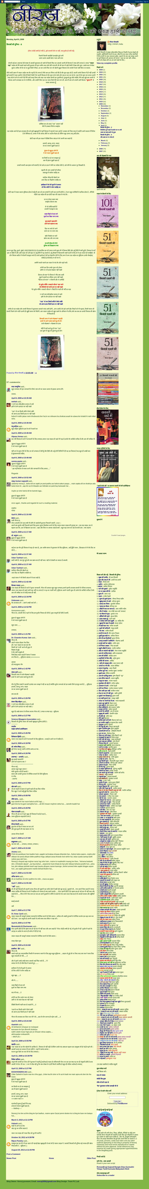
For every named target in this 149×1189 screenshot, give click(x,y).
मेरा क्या (101, 631)
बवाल (13, 518)
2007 (101, 151)
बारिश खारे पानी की (105, 720)
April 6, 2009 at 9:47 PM (20, 821)
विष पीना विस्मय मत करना (108, 964)
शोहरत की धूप (104, 812)
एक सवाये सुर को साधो (106, 773)
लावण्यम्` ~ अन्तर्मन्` (17, 757)
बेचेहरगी (102, 847)
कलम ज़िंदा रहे (104, 927)
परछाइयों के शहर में (104, 737)
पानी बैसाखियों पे (105, 943)
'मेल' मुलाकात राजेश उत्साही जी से (107, 1086)
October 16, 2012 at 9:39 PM (22, 1137)
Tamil (105, 1169)
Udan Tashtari (17, 558)
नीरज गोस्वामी (114, 42)
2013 (101, 94)
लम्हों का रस (104, 1027)
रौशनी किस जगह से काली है (108, 831)
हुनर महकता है (104, 821)
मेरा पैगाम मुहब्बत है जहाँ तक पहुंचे (110, 1002)
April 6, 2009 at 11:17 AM (21, 532)
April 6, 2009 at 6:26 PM (20, 753)
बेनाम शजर (103, 882)
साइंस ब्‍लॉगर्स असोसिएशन (19, 729)
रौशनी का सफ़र (104, 771)
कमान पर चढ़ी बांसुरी (106, 849)
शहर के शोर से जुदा (106, 863)
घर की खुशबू (104, 884)
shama (14, 852)
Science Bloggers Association (23, 719)
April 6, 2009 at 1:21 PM (20, 634)
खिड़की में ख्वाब (105, 806)
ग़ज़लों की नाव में (105, 898)
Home (51, 1158)
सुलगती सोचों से (104, 792)
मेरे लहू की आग (103, 726)
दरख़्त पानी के (103, 709)
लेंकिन (104, 857)
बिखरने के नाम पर (105, 800)
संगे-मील (102, 810)
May (102, 123)
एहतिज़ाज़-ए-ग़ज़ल (105, 921)
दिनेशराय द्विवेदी (16, 737)
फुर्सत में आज (103, 782)
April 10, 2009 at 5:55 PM (21, 1041)
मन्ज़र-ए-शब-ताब (105, 990)
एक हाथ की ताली (105, 839)
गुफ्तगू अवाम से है (105, 835)
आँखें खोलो (103, 878)
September (105, 113)
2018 (101, 82)
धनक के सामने (104, 1056)
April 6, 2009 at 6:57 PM (20, 783)
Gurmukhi (130, 1167)
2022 (101, 74)
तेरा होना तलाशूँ (105, 986)
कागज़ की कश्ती (105, 1029)
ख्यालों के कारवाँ (105, 880)
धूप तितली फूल (103, 761)
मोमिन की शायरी (105, 994)
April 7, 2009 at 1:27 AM (21, 838)
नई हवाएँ (102, 1058)
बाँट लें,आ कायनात (106, 861)
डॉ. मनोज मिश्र (16, 747)
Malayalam (120, 1169)
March (103, 140)
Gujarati (111, 1167)
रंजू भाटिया (14, 426)
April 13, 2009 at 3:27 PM (21, 1068)
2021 (101, 77)
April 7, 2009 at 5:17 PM (20, 910)
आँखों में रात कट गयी (106, 1052)
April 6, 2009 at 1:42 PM (20, 669)
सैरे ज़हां (101, 718)
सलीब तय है (104, 865)
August (104, 116)
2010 (101, 101)
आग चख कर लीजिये (105, 741)
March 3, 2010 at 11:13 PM (22, 1120)
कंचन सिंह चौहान (16, 702)
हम (101, 876)
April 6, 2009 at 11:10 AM (21, 514)
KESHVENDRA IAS (19, 1072)
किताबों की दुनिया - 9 (106, 127)
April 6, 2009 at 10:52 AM (21, 478)
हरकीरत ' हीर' (15, 949)
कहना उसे (103, 957)
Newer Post (11, 1158)
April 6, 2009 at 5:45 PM (20, 733)
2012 (101, 97)
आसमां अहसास (104, 794)
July (102, 118)
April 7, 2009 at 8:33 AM (21, 848)
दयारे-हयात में (104, 923)
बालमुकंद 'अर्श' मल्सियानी (108, 935)
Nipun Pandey (17, 1141)
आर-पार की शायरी (111, 1037)
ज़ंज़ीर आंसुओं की (105, 894)
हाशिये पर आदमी (105, 1054)
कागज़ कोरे (102, 784)
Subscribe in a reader (105, 1175)
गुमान (103, 855)
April (103, 125)
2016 (101, 87)
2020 (101, 79)
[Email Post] (35, 373)
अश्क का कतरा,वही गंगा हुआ (108, 132)
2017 (101, 84)
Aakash (14, 1123)
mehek (14, 402)
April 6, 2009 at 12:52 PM (21, 607)
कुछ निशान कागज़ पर (106, 1043)
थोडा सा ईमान (103, 755)
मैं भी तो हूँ (102, 767)
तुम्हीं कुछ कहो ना (104, 635)
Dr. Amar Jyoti (17, 914)
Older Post (91, 1158)
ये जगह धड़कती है (105, 820)
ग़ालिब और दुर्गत (105, 1035)
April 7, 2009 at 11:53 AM (21, 873)
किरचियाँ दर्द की (105, 1045)
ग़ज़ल (100, 582)
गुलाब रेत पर (103, 1050)
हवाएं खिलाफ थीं (104, 786)
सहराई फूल (102, 776)
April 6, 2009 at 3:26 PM (20, 698)
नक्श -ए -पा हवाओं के (106, 818)
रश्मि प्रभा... (15, 799)
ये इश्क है (103, 1005)
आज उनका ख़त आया (106, 1047)
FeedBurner (123, 1103)
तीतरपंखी (103, 853)
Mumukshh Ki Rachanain (21, 926)
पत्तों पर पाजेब (103, 747)
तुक (101, 1013)
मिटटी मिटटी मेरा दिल (106, 886)
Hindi (127, 1169)
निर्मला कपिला (15, 1059)
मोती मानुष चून (104, 827)
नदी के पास (102, 798)
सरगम (102, 1003)
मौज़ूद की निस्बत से (106, 1031)
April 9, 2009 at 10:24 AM (21, 1021)
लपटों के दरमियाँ (104, 711)
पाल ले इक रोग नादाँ (106, 825)
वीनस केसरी (15, 824)
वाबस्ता (102, 833)
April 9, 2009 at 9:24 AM (21, 945)
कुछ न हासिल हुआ (104, 728)
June (103, 120)
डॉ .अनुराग (14, 535)
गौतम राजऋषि (15, 812)
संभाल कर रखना (105, 804)
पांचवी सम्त (103, 890)
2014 (101, 92)
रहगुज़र (101, 724)
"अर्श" (13, 886)
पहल (100, 780)
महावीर (13, 1044)
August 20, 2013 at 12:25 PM (23, 1150)
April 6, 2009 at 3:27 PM (20, 716)
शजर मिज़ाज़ (104, 851)
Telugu (99, 1169)
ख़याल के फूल (103, 765)
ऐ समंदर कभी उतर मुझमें (106, 621)
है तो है (103, 808)
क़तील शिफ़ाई (104, 988)
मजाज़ (102, 1007)
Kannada (111, 1169)
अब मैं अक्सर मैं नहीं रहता (108, 972)
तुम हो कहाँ (103, 992)
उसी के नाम (103, 953)
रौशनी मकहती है (104, 753)
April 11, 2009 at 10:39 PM (21, 1056)
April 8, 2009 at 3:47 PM (20, 923)
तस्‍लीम (13, 726)
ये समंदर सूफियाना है (105, 769)
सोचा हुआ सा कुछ (105, 802)
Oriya (123, 1167)
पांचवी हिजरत (104, 892)
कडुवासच (14, 842)
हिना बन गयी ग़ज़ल (105, 735)
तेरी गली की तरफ (104, 739)
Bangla (117, 1167)
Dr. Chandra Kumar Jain (21, 638)
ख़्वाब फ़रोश (103, 1000)
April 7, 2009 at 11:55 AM (21, 883)
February (104, 143)
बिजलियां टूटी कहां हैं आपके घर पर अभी (111, 130)
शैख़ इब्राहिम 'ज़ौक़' (107, 996)
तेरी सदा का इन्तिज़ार (106, 1015)
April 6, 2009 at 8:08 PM (20, 795)
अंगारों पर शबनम (104, 763)
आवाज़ (100, 586)
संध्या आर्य (14, 672)
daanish (14, 1024)
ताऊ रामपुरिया (15, 387)
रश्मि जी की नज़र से (103, 1082)
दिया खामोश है (103, 707)
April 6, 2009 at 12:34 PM (21, 597)
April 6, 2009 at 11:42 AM (21, 582)
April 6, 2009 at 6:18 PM (20, 743)
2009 (101, 104)
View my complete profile (107, 63)
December (105, 106)
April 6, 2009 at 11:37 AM (21, 554)
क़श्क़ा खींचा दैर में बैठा (107, 1021)
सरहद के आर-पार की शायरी (110, 1009)
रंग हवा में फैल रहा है (106, 929)
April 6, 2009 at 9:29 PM (20, 808)
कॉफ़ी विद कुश (101, 1079)
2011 (101, 99)
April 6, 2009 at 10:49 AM (21, 433)
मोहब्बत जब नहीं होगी (106, 1033)
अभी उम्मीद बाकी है (106, 888)
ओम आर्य (14, 786)
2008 (101, 149)
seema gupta (16, 461)
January (104, 145)
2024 (101, 72)
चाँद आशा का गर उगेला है (107, 137)
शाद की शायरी (104, 958)
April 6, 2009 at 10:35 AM (21, 398)
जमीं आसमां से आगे (106, 837)
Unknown (15, 600)
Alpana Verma (17, 436)
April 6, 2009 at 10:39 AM (21, 423)
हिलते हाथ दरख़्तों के (106, 1023)
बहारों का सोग (104, 1048)
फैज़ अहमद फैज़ (105, 984)
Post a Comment (13, 1154)
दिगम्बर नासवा (15, 585)
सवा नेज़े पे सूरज (105, 1025)
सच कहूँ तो (102, 705)
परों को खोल (104, 866)
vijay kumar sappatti (19, 481)
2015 (101, 89)
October (104, 111)
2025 (101, 70)
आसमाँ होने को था (104, 730)
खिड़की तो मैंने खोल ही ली (108, 937)
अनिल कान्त (15, 876)
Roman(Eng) (102, 1167)
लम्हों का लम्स (103, 759)
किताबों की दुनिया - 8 (106, 135)
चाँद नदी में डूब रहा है (105, 788)
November (105, 108)
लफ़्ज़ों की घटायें (105, 829)
